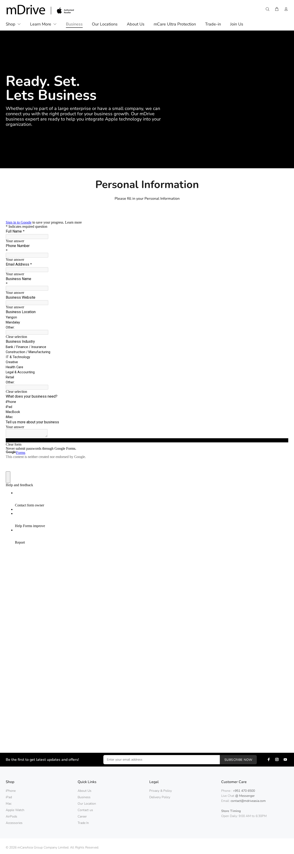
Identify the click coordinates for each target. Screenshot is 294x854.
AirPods (11, 816)
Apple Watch (15, 810)
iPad (9, 797)
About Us (84, 791)
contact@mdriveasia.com (248, 801)
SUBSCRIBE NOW (238, 760)
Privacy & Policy (160, 791)
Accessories (14, 823)
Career (82, 816)
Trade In (83, 823)
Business (84, 797)
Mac (8, 803)
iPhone (11, 791)
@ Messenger (245, 796)
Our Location (87, 803)
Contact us (85, 810)
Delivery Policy (159, 797)
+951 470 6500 (244, 791)
